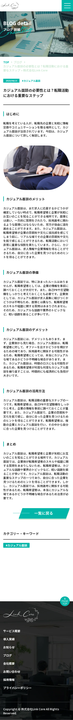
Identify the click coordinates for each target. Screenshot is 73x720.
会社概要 (9, 663)
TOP (6, 62)
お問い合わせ (11, 671)
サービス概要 (11, 631)
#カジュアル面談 (16, 545)
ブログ (18, 62)
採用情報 (9, 680)
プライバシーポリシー (17, 688)
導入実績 (9, 639)
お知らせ (9, 647)
